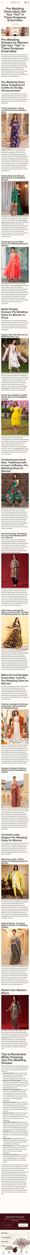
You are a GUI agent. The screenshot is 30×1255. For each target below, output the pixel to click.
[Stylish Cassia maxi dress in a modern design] (15, 417)
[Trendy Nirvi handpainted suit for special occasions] (15, 355)
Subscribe (23, 1225)
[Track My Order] (25, 2)
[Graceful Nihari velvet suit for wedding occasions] (15, 881)
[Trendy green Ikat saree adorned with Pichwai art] (15, 198)
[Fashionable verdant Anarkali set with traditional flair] (15, 490)
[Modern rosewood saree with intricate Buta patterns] (15, 791)
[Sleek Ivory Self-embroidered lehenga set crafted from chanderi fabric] (15, 726)
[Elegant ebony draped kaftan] (15, 1012)
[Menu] (2, 2)
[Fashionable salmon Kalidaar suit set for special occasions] (15, 265)
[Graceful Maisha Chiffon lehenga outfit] (15, 633)
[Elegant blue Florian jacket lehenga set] (15, 130)
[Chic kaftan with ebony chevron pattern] (15, 570)
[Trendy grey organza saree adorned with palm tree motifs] (15, 947)
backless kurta (11, 517)
